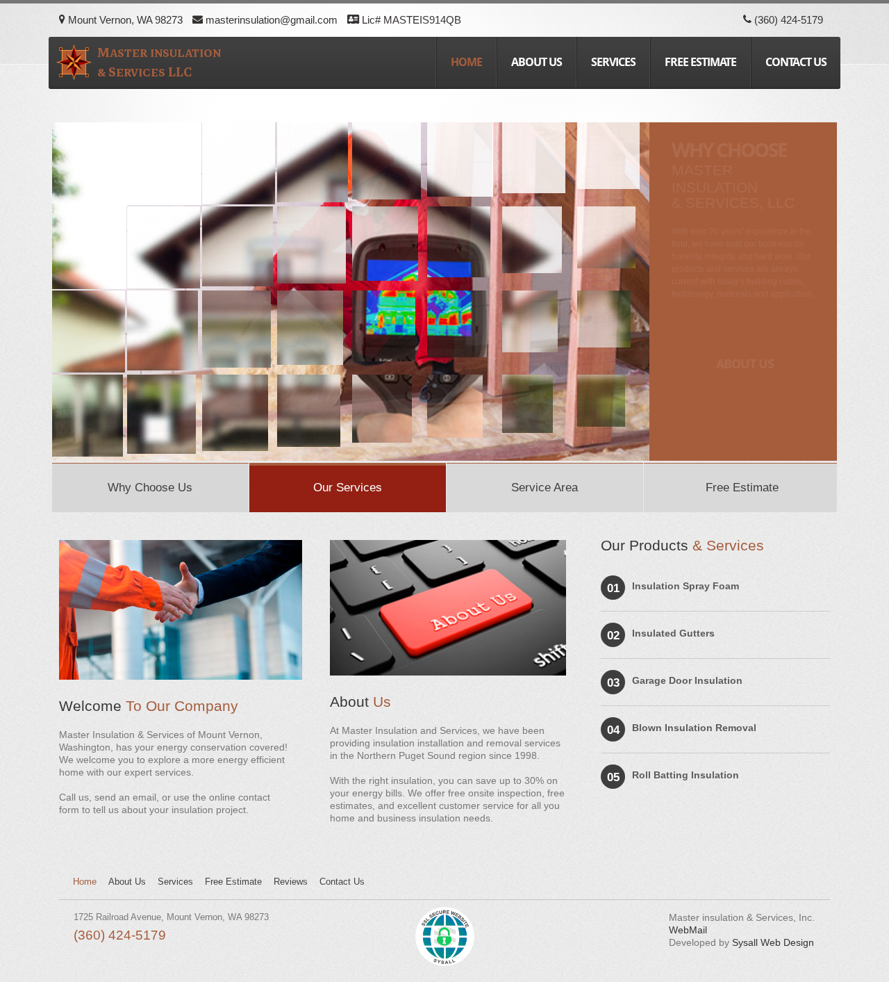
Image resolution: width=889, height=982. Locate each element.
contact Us (795, 61)
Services (613, 61)
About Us (536, 61)
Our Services (347, 487)
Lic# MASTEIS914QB (410, 20)
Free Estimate (700, 61)
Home (466, 61)
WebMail (688, 929)
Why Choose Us (150, 487)
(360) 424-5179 (787, 20)
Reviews (291, 881)
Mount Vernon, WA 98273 (124, 20)
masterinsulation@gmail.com (270, 20)
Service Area (544, 487)
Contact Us (342, 881)
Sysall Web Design (773, 942)
